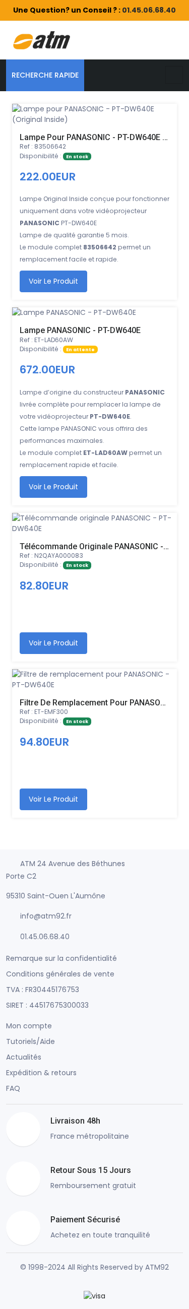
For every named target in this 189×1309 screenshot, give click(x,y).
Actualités (23, 1057)
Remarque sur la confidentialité (61, 958)
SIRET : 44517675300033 (47, 1005)
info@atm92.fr (46, 916)
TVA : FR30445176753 (42, 990)
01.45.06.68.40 (149, 10)
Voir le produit (53, 281)
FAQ (13, 1088)
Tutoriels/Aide (30, 1041)
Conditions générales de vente (60, 974)
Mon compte (29, 1026)
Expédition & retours (41, 1073)
